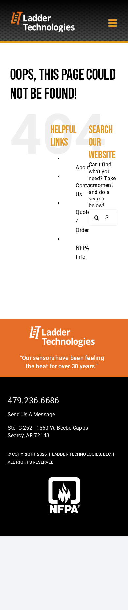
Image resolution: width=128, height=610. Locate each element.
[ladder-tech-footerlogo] (62, 328)
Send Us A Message (31, 414)
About (83, 167)
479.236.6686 (33, 400)
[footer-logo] (64, 479)
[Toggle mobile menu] (113, 23)
